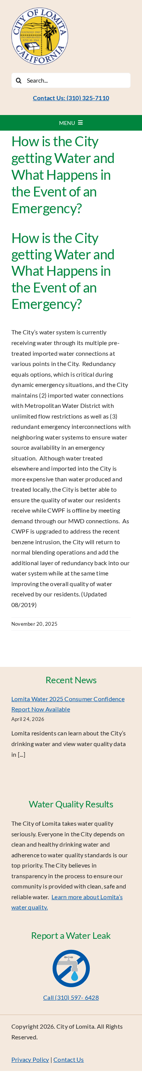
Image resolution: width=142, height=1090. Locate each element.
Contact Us (68, 1059)
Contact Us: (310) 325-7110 (71, 97)
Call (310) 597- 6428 (71, 997)
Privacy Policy (30, 1059)
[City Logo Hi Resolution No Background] (39, 10)
